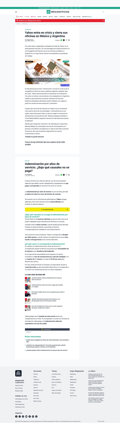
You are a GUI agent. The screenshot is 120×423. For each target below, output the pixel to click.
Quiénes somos (70, 421)
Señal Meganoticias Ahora (21, 399)
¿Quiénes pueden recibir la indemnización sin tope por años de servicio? (47, 350)
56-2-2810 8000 (62, 421)
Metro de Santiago (56, 393)
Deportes (69, 16)
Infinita (71, 385)
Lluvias (75, 8)
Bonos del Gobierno (56, 382)
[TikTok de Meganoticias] (30, 417)
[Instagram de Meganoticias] (23, 417)
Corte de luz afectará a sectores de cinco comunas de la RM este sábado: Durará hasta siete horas (96, 394)
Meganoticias (73, 379)
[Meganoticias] (59, 12)
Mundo (56, 16)
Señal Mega (18, 401)
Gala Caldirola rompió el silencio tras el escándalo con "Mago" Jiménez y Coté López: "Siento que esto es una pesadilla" (96, 400)
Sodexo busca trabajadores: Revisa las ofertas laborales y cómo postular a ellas (47, 340)
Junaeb (62, 8)
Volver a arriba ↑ (101, 421)
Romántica (72, 387)
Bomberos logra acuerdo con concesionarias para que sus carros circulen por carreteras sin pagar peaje (96, 376)
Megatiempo (73, 382)
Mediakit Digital (19, 391)
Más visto (33, 16)
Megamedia (73, 374)
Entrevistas (36, 395)
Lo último (20, 16)
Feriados (54, 376)
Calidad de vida (37, 382)
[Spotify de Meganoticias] (33, 417)
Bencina (67, 8)
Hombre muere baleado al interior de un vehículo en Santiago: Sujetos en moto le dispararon (96, 389)
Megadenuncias (86, 16)
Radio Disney (73, 395)
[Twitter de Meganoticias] (20, 417)
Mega (71, 376)
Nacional (45, 16)
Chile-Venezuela (55, 8)
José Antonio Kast (56, 374)
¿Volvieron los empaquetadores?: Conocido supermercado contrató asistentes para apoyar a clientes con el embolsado (45, 346)
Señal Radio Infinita (20, 407)
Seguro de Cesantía (56, 390)
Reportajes (36, 393)
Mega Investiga (76, 16)
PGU (79, 8)
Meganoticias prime (38, 390)
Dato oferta (36, 398)
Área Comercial (19, 388)
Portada (39, 16)
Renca (71, 8)
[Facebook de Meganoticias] (16, 417)
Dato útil (51, 16)
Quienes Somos (19, 385)
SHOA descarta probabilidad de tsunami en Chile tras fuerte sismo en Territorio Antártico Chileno (96, 382)
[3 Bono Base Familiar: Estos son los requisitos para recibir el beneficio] (47, 296)
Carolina (72, 393)
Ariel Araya (29, 174)
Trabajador (28, 332)
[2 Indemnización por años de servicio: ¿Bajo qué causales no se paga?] (47, 289)
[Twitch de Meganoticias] (36, 417)
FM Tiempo (73, 390)
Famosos (54, 385)
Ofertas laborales (56, 379)
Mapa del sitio (77, 421)
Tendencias (62, 16)
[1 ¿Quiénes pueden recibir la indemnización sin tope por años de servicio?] (47, 282)
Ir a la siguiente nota (47, 209)
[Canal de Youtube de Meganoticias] (26, 417)
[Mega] (16, 421)
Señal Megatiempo (19, 404)
